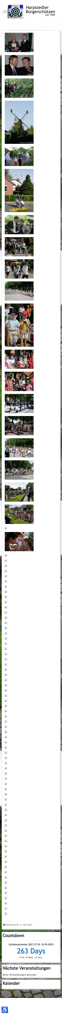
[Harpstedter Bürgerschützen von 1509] (31, 11)
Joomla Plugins (7, 920)
